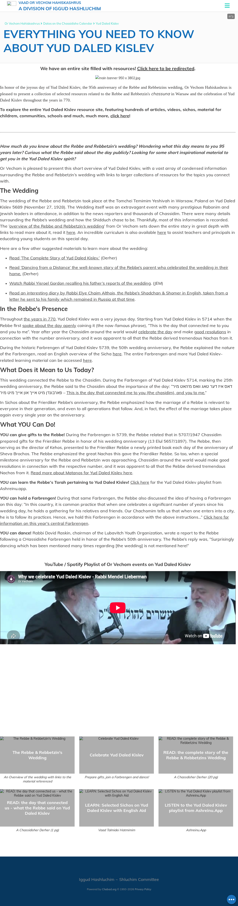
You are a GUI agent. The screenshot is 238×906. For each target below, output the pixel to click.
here (70, 232)
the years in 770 (40, 319)
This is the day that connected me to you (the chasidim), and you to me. (135, 392)
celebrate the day (155, 331)
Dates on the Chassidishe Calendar (67, 23)
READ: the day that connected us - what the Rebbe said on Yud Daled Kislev (37, 808)
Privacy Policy (143, 889)
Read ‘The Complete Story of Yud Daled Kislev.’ (54, 258)
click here (119, 115)
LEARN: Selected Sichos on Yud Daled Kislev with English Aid (116, 807)
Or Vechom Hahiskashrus (22, 23)
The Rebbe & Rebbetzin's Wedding (37, 755)
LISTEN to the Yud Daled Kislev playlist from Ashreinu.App (196, 807)
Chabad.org (109, 889)
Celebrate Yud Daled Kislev (117, 755)
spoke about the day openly (49, 325)
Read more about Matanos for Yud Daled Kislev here (81, 472)
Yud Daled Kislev (107, 23)
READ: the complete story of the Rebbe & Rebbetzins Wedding (195, 755)
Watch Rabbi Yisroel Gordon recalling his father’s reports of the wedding (80, 283)
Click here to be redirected (165, 68)
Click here (139, 482)
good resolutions (210, 331)
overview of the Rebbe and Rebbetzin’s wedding (56, 226)
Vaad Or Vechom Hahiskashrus (60, 5)
